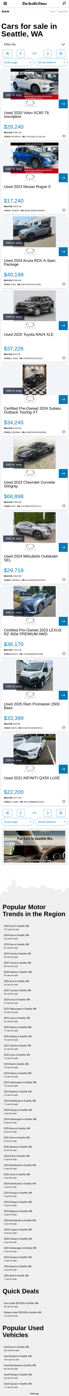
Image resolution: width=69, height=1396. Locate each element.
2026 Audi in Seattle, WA (16, 1277)
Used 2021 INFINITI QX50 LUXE (32, 778)
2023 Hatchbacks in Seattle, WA (20, 1102)
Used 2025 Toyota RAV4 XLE (29, 334)
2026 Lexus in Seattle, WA (17, 1176)
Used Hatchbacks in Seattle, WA (20, 1367)
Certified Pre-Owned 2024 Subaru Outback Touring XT (32, 410)
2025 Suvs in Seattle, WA (16, 928)
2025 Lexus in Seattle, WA (17, 1056)
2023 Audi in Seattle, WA (16, 1066)
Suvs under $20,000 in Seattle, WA (21, 1305)
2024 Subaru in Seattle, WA (17, 1075)
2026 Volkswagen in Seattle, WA (20, 1250)
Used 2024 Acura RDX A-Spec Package (30, 262)
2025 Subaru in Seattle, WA (17, 1029)
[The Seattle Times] (34, 4)
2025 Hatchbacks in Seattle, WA (20, 1167)
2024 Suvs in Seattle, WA (16, 937)
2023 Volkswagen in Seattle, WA (20, 1084)
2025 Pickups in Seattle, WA (18, 1194)
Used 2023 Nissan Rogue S (27, 187)
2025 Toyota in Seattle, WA (17, 964)
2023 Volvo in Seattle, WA (17, 1139)
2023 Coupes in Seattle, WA (18, 1259)
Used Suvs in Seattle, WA (16, 1349)
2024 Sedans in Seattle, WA (18, 974)
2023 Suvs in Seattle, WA (16, 946)
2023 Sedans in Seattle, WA (18, 1093)
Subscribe (62, 11)
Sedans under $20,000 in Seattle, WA (22, 1314)
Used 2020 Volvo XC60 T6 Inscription (26, 114)
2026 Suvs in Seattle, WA (16, 983)
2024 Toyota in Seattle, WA (17, 955)
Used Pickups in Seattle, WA (18, 1376)
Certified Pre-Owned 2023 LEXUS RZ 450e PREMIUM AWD (32, 632)
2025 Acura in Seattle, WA (17, 1130)
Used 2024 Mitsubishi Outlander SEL (31, 558)
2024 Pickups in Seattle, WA (18, 1112)
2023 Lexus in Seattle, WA (17, 1020)
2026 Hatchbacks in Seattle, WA (20, 1222)
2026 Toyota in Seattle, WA (17, 992)
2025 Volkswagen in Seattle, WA (20, 1010)
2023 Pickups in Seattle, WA (18, 1204)
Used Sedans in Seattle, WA (18, 1358)
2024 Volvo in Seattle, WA (17, 1158)
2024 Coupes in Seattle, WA (18, 1231)
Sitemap (34, 1393)
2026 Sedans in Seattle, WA (18, 1148)
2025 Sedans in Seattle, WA (18, 1038)
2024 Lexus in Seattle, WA (17, 1001)
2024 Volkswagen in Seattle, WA (20, 1121)
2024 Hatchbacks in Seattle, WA (20, 1185)
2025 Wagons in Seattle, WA (18, 1213)
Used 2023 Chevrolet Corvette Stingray (29, 484)
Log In (53, 11)
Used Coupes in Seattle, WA (18, 1385)
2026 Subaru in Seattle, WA (17, 1268)
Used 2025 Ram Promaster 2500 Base (32, 706)
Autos (5, 11)
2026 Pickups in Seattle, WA (18, 1240)
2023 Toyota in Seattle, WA (17, 1047)
